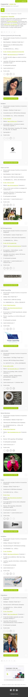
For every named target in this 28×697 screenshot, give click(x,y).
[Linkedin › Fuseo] (10, 518)
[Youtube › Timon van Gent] (14, 205)
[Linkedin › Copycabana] (10, 631)
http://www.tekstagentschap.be (14, 246)
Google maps (20, 42)
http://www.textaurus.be (12, 54)
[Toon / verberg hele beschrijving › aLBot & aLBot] (15, 372)
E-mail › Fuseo (6, 495)
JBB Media (13, 693)
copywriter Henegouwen (12, 21)
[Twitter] (11, 690)
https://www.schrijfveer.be (13, 554)
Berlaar (10, 486)
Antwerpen (5, 110)
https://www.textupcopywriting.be (14, 308)
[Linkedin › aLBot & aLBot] (10, 388)
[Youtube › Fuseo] (14, 518)
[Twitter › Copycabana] (4, 631)
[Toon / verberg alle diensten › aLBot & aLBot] (15, 376)
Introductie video (7, 262)
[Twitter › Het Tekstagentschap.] (4, 268)
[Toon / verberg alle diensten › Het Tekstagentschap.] (15, 254)
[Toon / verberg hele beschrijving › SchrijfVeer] (15, 557)
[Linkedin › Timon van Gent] (10, 205)
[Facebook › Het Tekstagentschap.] (7, 268)
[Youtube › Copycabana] (14, 631)
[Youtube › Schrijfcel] (14, 138)
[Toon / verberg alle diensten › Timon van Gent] (15, 193)
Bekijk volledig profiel (10, 98)
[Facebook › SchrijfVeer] (7, 574)
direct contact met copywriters (10, 24)
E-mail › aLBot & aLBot (8, 366)
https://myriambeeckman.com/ (14, 432)
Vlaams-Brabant (6, 357)
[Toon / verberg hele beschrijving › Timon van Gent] (15, 188)
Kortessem (10, 543)
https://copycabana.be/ (12, 614)
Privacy (16, 693)
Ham (9, 296)
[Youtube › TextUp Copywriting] (14, 329)
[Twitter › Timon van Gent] (4, 205)
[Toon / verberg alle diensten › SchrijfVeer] (15, 561)
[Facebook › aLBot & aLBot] (7, 388)
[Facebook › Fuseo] (7, 518)
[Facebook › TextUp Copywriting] (7, 329)
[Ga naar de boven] (26, 98)
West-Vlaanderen (7, 42)
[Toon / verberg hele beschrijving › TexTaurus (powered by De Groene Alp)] (15, 58)
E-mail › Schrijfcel (7, 118)
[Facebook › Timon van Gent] (7, 205)
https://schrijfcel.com (12, 121)
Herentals (11, 601)
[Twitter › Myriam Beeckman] (4, 450)
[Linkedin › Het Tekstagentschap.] (10, 268)
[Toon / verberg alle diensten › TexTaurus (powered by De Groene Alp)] (15, 62)
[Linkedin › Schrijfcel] (10, 138)
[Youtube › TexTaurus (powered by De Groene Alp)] (14, 74)
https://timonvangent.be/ (12, 185)
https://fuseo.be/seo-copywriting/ (14, 497)
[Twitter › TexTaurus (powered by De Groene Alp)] (4, 74)
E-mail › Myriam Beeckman (9, 429)
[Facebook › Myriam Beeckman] (7, 450)
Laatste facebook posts (9, 68)
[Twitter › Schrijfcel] (4, 138)
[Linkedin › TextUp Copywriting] (10, 329)
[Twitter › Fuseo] (4, 518)
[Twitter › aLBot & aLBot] (4, 388)
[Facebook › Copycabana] (7, 631)
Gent (13, 174)
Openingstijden (7, 132)
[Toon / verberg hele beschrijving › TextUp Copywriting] (15, 312)
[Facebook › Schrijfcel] (7, 138)
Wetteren (14, 419)
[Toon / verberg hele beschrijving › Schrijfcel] (15, 124)
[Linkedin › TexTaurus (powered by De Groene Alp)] (10, 74)
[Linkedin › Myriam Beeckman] (10, 450)
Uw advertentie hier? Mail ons (14, 679)
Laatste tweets (7, 199)
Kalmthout (11, 110)
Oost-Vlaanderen (7, 174)
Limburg (5, 296)
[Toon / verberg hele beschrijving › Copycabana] (15, 617)
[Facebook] (14, 690)
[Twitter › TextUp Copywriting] (4, 329)
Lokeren (13, 234)
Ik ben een (21, 1)
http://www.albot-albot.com (13, 368)
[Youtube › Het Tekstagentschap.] (14, 268)
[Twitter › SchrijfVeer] (4, 574)
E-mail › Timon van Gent (8, 182)
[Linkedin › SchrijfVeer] (10, 574)
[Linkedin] (17, 690)
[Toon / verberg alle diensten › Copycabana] (15, 621)
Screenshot (21, 54)
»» (14, 32)
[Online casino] (14, 665)
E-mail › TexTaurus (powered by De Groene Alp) (13, 51)
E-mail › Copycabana (7, 611)
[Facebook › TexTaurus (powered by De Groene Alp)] (7, 74)
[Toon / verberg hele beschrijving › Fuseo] (15, 502)
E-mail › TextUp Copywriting (9, 305)
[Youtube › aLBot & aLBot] (14, 388)
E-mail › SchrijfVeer (7, 551)
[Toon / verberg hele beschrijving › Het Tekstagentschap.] (15, 250)
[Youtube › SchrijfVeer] (14, 574)
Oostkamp (14, 42)
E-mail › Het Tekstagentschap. (10, 243)
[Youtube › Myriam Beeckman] (14, 450)
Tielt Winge (13, 357)
